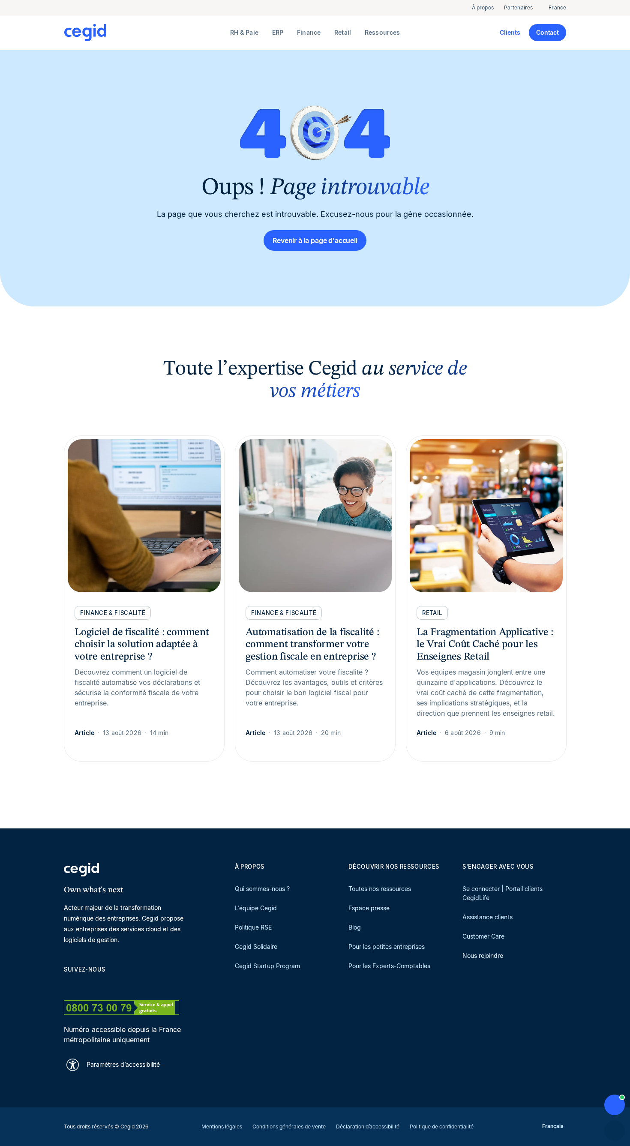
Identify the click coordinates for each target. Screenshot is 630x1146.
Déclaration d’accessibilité (367, 1126)
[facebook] (150, 984)
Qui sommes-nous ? (262, 888)
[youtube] (88, 984)
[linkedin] (68, 984)
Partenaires (518, 7)
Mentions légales (221, 1126)
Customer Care (483, 936)
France (557, 7)
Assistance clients (487, 917)
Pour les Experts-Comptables (389, 965)
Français (553, 1126)
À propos (483, 7)
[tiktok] (130, 984)
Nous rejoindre (482, 955)
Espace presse (369, 908)
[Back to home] (145, 32)
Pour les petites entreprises (386, 946)
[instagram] (109, 984)
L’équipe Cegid (256, 908)
